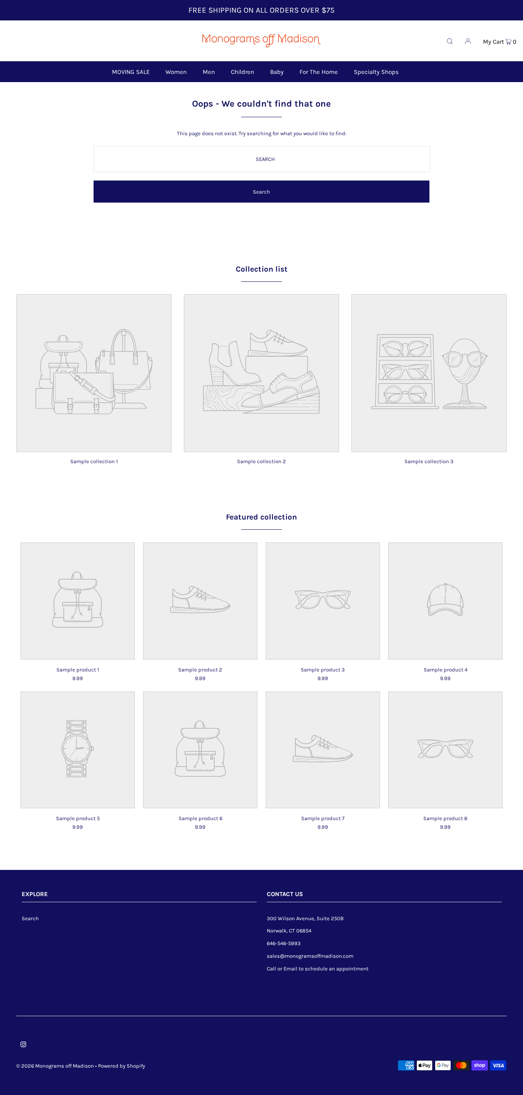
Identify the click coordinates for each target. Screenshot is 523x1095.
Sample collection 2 (261, 461)
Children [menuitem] (242, 72)
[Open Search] (450, 40)
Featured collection (261, 517)
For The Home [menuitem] (318, 72)
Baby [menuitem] (277, 72)
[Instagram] (23, 1045)
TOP (508, 1083)
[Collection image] (94, 446)
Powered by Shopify (121, 1066)
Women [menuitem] (176, 72)
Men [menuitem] (209, 72)
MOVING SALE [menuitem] (131, 72)
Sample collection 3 (429, 461)
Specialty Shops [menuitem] (376, 72)
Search (30, 918)
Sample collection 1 (94, 461)
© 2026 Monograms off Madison (55, 1066)
